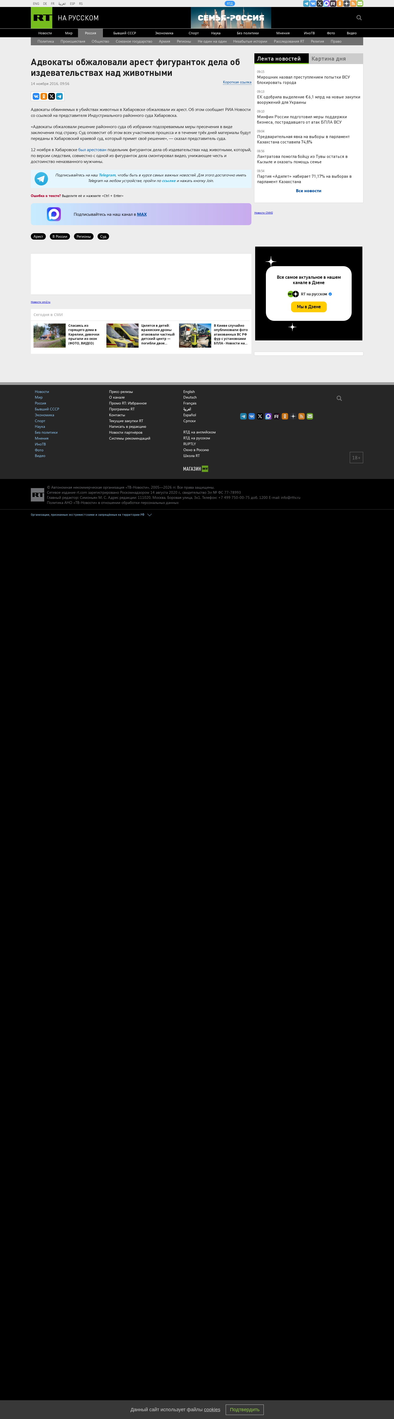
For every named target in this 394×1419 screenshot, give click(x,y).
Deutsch (190, 397)
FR (52, 3)
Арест (38, 236)
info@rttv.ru (290, 497)
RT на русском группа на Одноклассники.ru (340, 3)
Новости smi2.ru (40, 302)
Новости (45, 33)
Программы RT (122, 408)
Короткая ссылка (237, 81)
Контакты (117, 414)
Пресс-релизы (121, 391)
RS (81, 3)
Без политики (248, 33)
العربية (62, 3)
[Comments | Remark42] (141, 274)
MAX (142, 214)
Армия (164, 41)
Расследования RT (289, 41)
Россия (90, 33)
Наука (216, 33)
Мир (69, 33)
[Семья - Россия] (231, 17)
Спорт (194, 33)
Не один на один (212, 41)
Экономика (164, 33)
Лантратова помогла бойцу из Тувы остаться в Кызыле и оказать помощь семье (302, 158)
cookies (212, 1409)
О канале (117, 397)
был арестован (92, 149)
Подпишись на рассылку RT (360, 3)
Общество (100, 41)
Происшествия (73, 41)
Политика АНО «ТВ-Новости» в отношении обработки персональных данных (113, 502)
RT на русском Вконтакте (313, 3)
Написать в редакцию (127, 426)
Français (189, 403)
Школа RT (191, 455)
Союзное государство (134, 41)
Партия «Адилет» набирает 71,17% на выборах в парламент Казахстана (304, 178)
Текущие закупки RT (126, 420)
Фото (331, 33)
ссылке (169, 180)
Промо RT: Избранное (128, 403)
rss (353, 3)
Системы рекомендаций (129, 438)
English (189, 391)
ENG (36, 3)
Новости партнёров (125, 432)
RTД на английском (199, 431)
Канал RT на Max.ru (326, 3)
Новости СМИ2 (263, 212)
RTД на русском (196, 437)
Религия (317, 41)
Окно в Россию (196, 449)
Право (336, 41)
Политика (46, 41)
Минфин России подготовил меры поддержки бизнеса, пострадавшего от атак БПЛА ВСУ (302, 119)
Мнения (283, 33)
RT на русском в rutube (333, 3)
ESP (72, 3)
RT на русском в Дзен (346, 3)
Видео (352, 33)
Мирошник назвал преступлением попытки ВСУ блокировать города (303, 79)
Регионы (184, 41)
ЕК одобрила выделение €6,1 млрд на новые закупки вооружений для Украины (308, 99)
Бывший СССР (124, 33)
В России (60, 236)
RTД (230, 3)
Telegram (107, 174)
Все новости (308, 190)
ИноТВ (309, 33)
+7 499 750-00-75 (234, 497)
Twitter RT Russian (320, 3)
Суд (103, 236)
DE (45, 3)
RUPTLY (189, 443)
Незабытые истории (250, 41)
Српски (189, 420)
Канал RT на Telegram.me (306, 3)
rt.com (82, 492)
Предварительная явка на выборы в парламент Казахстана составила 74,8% (303, 138)
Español (189, 415)
